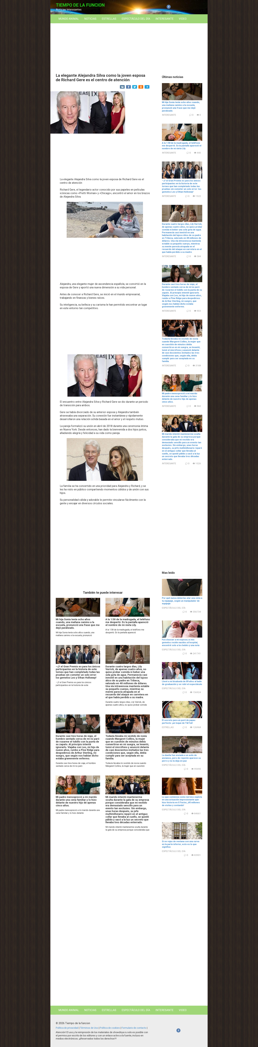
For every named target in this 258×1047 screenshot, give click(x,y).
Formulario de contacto (134, 1027)
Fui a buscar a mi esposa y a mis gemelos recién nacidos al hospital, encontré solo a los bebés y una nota (180, 642)
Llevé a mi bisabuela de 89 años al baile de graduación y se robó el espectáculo (182, 683)
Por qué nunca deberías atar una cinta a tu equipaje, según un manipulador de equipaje (182, 601)
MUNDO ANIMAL (68, 18)
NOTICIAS (90, 18)
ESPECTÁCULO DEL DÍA (136, 18)
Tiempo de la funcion (80, 5)
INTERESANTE (164, 18)
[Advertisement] (129, 46)
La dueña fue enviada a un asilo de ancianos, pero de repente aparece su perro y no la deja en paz (181, 758)
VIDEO (183, 18)
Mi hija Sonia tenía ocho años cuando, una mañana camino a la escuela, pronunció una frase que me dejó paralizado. (78, 623)
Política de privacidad (67, 1027)
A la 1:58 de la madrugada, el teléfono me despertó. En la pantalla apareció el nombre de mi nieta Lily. (127, 622)
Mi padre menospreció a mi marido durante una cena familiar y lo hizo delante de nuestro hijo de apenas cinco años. (76, 801)
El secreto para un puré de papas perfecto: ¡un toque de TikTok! (178, 721)
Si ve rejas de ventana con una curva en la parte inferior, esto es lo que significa (180, 844)
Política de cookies (110, 1027)
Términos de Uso (89, 1027)
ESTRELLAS (109, 18)
